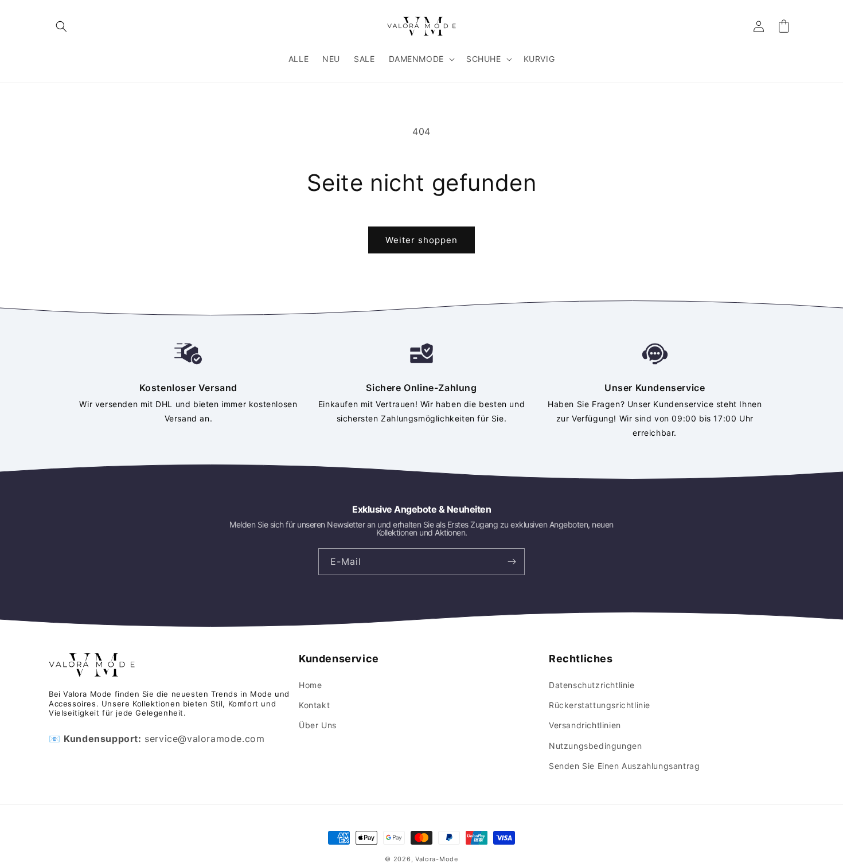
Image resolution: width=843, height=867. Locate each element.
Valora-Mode (436, 859)
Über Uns (318, 725)
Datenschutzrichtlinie (592, 685)
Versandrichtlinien (585, 725)
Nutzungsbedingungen (595, 746)
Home (310, 685)
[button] (61, 26)
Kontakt (314, 705)
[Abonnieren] (511, 561)
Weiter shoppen (421, 240)
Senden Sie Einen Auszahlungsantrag (624, 766)
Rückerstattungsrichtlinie (599, 705)
